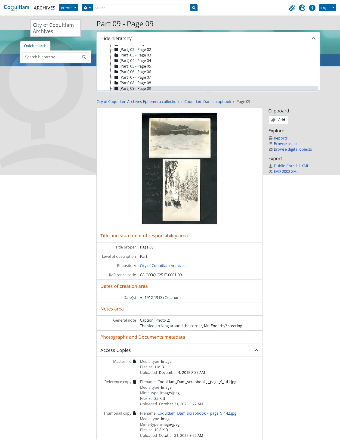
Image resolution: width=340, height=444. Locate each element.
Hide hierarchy (116, 38)
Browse (67, 8)
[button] (292, 8)
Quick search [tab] (35, 45)
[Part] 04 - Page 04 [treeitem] (135, 60)
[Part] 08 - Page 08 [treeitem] (135, 82)
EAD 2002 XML (286, 171)
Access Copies (115, 350)
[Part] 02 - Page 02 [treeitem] (135, 49)
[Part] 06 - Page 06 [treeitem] (135, 71)
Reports (281, 138)
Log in (326, 8)
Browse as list (286, 143)
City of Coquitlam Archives (162, 265)
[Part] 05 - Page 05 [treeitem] (135, 66)
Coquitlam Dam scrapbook (207, 101)
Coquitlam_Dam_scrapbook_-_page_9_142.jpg (197, 413)
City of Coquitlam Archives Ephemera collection (137, 101)
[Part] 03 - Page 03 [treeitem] (135, 55)
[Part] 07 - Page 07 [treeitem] (135, 77)
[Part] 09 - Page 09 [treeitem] (135, 88)
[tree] (208, 68)
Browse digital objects (293, 149)
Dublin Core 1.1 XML (291, 165)
